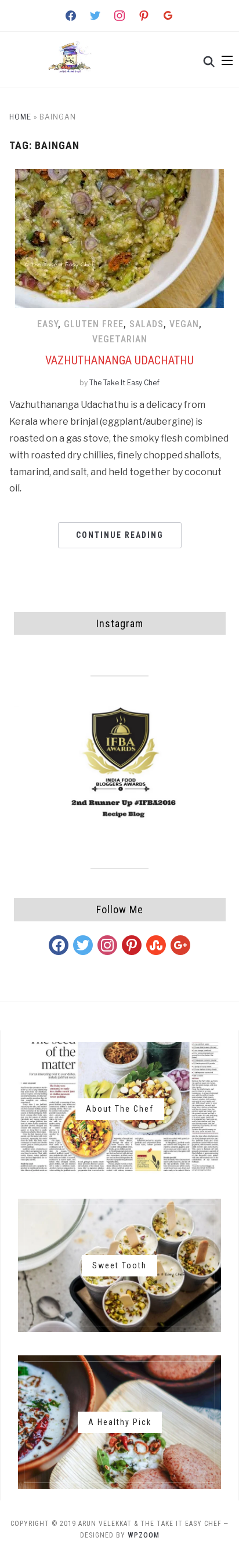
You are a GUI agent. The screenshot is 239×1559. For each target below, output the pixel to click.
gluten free (94, 324)
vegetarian (119, 339)
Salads (146, 324)
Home (20, 117)
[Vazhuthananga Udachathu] (119, 176)
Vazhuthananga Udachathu (119, 360)
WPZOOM (144, 1535)
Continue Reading (120, 535)
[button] (227, 60)
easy (47, 324)
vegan (184, 324)
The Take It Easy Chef (124, 382)
